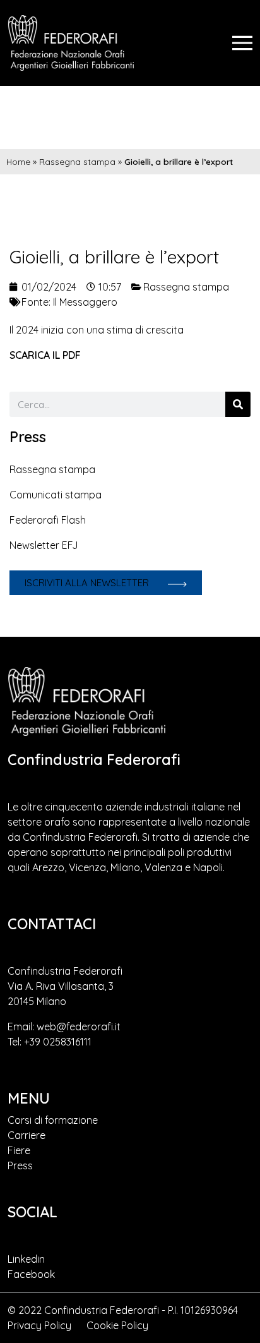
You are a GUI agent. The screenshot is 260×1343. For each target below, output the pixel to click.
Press (20, 1165)
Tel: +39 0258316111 (50, 1041)
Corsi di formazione (53, 1120)
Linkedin (26, 1259)
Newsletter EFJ (43, 545)
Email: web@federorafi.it (64, 1026)
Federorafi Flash (47, 520)
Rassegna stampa (77, 161)
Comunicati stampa (55, 494)
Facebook (31, 1274)
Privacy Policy (39, 1325)
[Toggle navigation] (242, 43)
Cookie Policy (117, 1325)
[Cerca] (238, 404)
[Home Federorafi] (71, 43)
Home (18, 161)
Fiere (19, 1150)
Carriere (26, 1135)
